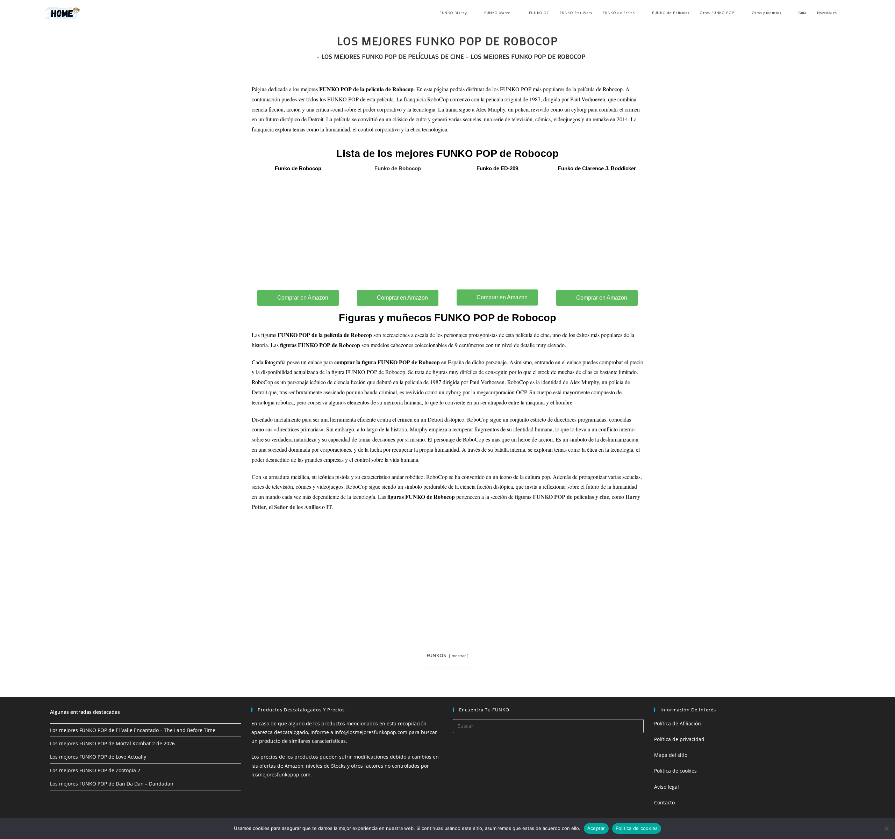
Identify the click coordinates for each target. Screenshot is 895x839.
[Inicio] (312, 56)
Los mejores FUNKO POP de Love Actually (98, 756)
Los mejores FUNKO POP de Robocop (528, 56)
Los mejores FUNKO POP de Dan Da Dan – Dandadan (111, 783)
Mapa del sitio (670, 755)
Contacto (664, 802)
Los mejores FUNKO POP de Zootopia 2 (95, 770)
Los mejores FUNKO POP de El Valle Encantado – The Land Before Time (132, 730)
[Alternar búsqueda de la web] (848, 13)
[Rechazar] (886, 828)
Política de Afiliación (677, 723)
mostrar (459, 655)
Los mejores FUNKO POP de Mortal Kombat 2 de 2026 (112, 743)
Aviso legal (666, 786)
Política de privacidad (679, 739)
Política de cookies (675, 770)
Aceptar (596, 828)
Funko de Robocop (397, 168)
